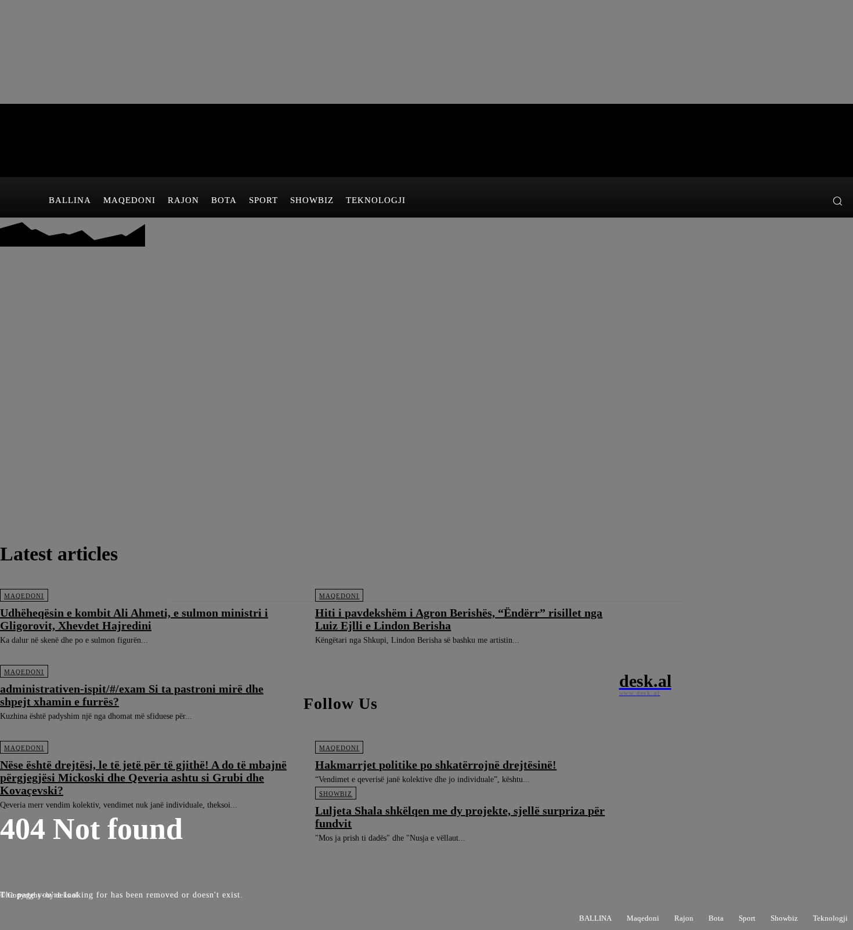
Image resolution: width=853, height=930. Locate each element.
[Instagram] (794, 200)
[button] (837, 200)
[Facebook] (777, 200)
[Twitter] (811, 200)
